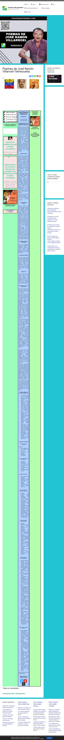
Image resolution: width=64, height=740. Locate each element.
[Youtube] (25, 681)
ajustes (42, 738)
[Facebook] (30, 76)
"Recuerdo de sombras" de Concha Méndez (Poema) (8, 724)
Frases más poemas (15, 7)
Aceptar (49, 738)
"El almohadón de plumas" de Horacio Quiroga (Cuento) (7, 711)
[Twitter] (32, 76)
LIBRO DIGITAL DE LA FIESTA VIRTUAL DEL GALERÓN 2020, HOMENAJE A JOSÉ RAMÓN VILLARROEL (10, 171)
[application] (54, 79)
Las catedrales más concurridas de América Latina (55, 725)
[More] (40, 76)
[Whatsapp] (35, 76)
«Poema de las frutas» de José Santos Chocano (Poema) (53, 231)
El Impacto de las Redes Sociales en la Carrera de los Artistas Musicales (39, 711)
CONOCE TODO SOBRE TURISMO (53, 704)
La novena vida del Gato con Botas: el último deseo (24, 724)
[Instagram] (37, 76)
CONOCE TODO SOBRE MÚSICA (37, 704)
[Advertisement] (21, 101)
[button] (4, 84)
